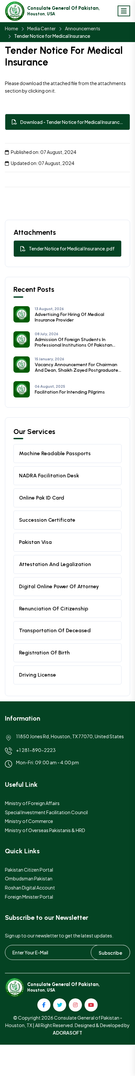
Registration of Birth (44, 653)
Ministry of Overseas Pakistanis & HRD (45, 830)
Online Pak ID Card (41, 498)
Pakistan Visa (35, 542)
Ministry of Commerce (29, 821)
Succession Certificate (47, 520)
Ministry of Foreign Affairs (32, 803)
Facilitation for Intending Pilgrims (70, 392)
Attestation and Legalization (55, 564)
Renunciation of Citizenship (53, 608)
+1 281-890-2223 (36, 750)
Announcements (82, 28)
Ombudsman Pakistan (28, 878)
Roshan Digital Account (30, 887)
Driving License (37, 675)
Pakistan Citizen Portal (29, 870)
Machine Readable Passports (55, 453)
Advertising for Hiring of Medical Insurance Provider (69, 317)
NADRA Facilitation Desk (49, 475)
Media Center (41, 28)
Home (11, 28)
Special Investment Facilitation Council (46, 812)
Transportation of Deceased (55, 630)
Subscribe (110, 953)
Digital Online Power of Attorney (59, 586)
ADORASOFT (67, 1033)
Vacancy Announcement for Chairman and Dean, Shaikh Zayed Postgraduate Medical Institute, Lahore (76, 367)
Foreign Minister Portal (29, 897)
